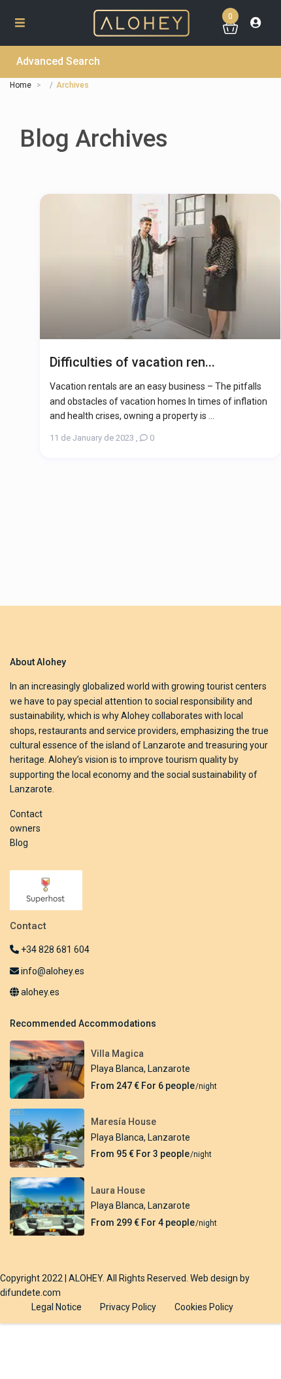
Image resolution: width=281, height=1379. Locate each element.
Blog (19, 842)
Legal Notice (56, 1307)
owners (25, 828)
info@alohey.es (52, 971)
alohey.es (39, 992)
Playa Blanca (117, 1068)
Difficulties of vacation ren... (132, 361)
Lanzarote (169, 1068)
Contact (26, 814)
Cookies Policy (203, 1307)
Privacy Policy (128, 1307)
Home (20, 85)
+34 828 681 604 (54, 949)
